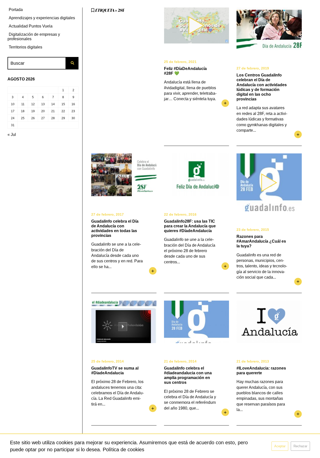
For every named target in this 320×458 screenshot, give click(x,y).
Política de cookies (123, 449)
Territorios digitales (25, 47)
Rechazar (300, 446)
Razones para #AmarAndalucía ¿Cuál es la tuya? (261, 241)
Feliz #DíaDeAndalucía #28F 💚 (185, 70)
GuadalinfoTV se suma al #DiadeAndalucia (114, 370)
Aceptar (280, 446)
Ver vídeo (196, 25)
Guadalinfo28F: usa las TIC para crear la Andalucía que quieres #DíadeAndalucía (190, 226)
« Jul (12, 134)
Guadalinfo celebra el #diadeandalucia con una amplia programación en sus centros (188, 375)
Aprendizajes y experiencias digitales (42, 18)
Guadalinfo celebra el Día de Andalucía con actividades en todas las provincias (114, 228)
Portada (16, 9)
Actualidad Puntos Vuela (30, 26)
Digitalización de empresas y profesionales (34, 36)
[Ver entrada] (269, 28)
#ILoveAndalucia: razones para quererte (261, 370)
